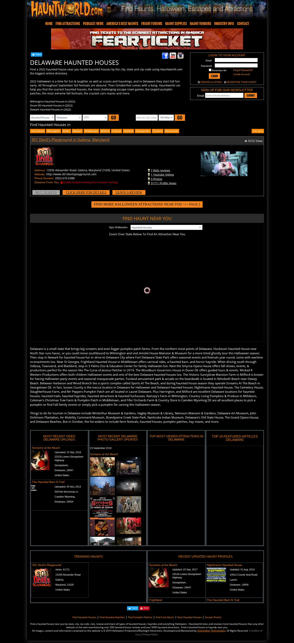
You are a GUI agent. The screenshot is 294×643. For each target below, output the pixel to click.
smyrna (116, 131)
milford (105, 131)
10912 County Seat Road (243, 574)
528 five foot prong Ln (66, 491)
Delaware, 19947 (64, 470)
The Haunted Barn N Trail (48, 482)
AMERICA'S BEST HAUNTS (122, 23)
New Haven (37, 131)
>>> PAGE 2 (147, 204)
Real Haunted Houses (189, 617)
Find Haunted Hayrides (112, 617)
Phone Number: (44, 178)
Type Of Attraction (118, 227)
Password (206, 66)
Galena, (59, 579)
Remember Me (218, 70)
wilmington (53, 131)
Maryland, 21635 (64, 584)
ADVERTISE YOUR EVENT (241, 82)
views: (62, 569)
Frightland (155, 600)
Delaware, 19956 (239, 584)
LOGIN (214, 76)
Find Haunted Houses (84, 617)
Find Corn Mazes (165, 617)
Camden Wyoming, (65, 496)
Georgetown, (62, 465)
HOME (49, 23)
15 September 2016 (101, 448)
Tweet (38, 54)
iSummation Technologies (211, 630)
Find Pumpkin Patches (140, 617)
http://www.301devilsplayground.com (71, 174)
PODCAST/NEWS (93, 23)
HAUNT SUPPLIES (176, 23)
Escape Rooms (213, 617)
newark (77, 131)
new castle (171, 131)
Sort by (257, 131)
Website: (39, 174)
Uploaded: (68, 452)
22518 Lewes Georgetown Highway (69, 458)
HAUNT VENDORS (200, 23)
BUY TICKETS (46, 192)
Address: (40, 170)
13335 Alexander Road (68, 574)
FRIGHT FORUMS (151, 23)
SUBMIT (251, 95)
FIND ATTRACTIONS (68, 23)
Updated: (185, 569)
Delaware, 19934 (64, 501)
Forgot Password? (243, 70)
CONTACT (243, 23)
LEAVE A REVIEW (129, 192)
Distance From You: (46, 182)
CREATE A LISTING (211, 82)
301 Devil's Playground (46, 565)
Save (146, 608)
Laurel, (233, 579)
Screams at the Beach (46, 447)
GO (113, 117)
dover (66, 131)
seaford (128, 131)
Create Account (241, 74)
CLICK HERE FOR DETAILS (86, 192)
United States (62, 475)
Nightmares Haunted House (224, 565)
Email (209, 60)
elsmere (157, 131)
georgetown (143, 131)
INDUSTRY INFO (224, 23)
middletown (91, 131)
